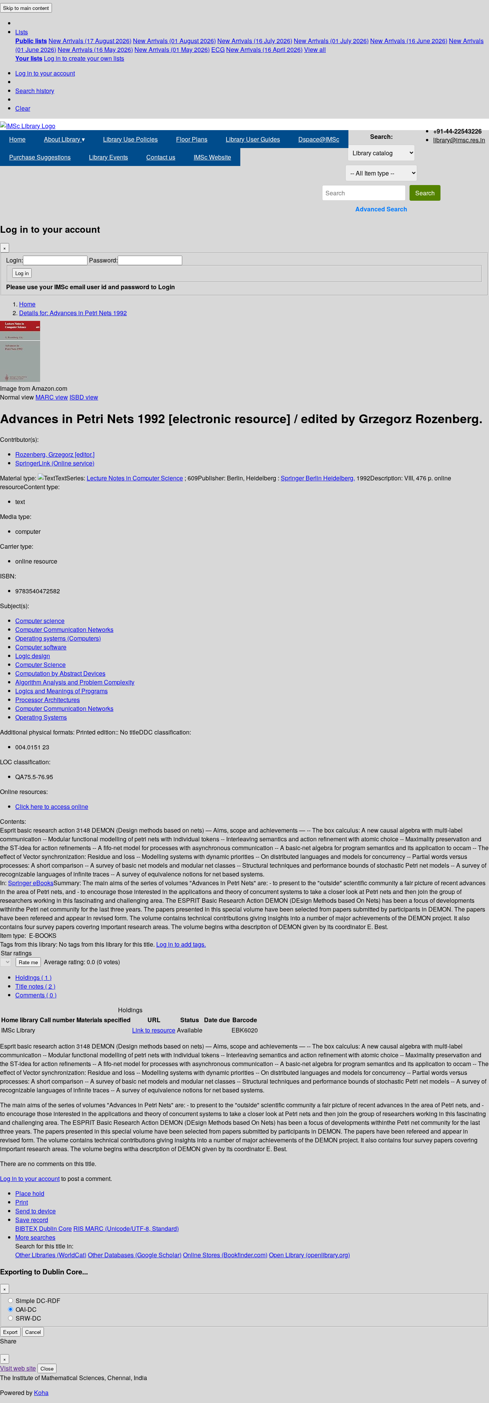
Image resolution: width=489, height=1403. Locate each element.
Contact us (160, 157)
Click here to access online (51, 806)
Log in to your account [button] (30, 1178)
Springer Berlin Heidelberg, (318, 478)
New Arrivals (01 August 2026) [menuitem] (174, 40)
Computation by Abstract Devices (60, 673)
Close (46, 1368)
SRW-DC (28, 1318)
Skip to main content (26, 7)
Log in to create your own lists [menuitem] (84, 58)
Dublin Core (55, 1228)
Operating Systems (41, 717)
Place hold (29, 1193)
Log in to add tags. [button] (181, 944)
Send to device (35, 1210)
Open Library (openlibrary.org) (309, 1254)
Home (17, 139)
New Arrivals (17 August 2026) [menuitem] (90, 40)
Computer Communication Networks (64, 629)
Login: (14, 260)
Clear (22, 108)
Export (10, 1331)
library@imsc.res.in (459, 139)
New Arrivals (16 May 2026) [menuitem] (95, 49)
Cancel (33, 1331)
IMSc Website (212, 157)
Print (21, 1202)
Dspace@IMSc (318, 139)
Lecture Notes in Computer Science (135, 478)
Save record (31, 1219)
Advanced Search (381, 209)
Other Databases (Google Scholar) (134, 1254)
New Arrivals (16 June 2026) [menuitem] (408, 40)
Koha (41, 1392)
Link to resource (153, 1030)
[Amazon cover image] (20, 379)
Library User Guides (253, 139)
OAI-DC (26, 1309)
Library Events (108, 157)
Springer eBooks (30, 882)
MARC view (52, 397)
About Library (64, 139)
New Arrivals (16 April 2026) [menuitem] (264, 49)
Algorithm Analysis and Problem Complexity (74, 682)
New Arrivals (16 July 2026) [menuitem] (254, 40)
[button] (21, 31)
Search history (34, 90)
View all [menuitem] (315, 49)
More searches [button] (35, 1237)
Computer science (40, 620)
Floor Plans (191, 139)
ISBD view (84, 397)
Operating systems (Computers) (58, 638)
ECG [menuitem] (218, 49)
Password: (103, 260)
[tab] (35, 986)
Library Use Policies (130, 139)
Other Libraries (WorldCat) (50, 1254)
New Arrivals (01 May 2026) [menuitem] (172, 49)
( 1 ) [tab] (33, 977)
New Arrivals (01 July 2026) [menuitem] (331, 40)
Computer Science (40, 664)
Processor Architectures (47, 699)
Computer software (40, 647)
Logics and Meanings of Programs (61, 690)
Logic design (32, 655)
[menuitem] (31, 40)
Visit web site (18, 1368)
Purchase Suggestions (40, 157)
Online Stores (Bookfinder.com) (225, 1254)
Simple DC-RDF (38, 1300)
